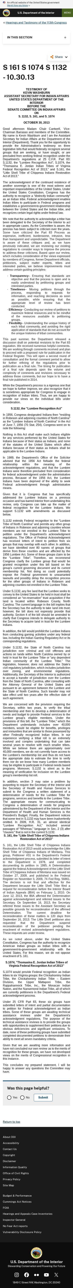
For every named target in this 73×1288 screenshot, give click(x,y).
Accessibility (11, 1143)
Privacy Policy (11, 1179)
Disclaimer (9, 1161)
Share (59, 57)
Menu (67, 12)
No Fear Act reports (15, 1226)
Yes (15, 1097)
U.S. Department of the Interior (36, 12)
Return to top (11, 1122)
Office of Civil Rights (16, 1173)
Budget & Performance (17, 1195)
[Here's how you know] (36, 4)
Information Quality (15, 1167)
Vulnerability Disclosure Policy (22, 1232)
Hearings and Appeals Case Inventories (27, 1213)
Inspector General (14, 1219)
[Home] (6, 12)
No (28, 1097)
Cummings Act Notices (17, 1201)
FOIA (6, 1207)
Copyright (9, 1155)
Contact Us (10, 1149)
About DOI (9, 1136)
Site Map (8, 1185)
